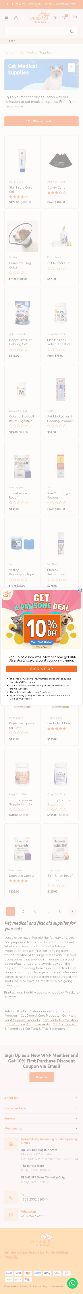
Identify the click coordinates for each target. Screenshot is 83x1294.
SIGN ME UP (41, 669)
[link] (41, 619)
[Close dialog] (80, 590)
